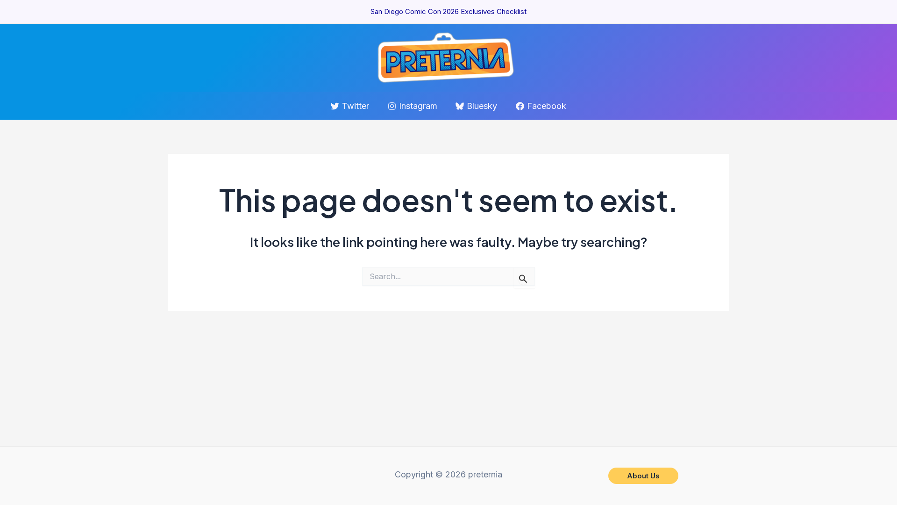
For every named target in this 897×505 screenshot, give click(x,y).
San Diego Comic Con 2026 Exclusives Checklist (448, 11)
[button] (643, 476)
